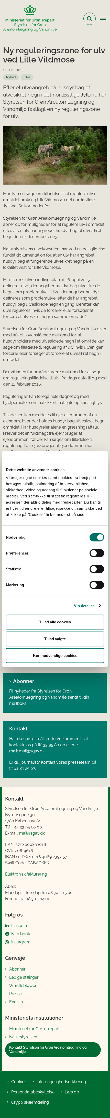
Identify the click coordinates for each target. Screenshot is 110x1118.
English (16, 1001)
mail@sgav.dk (32, 751)
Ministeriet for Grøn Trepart (34, 1028)
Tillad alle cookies (55, 622)
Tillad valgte (55, 638)
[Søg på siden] (89, 19)
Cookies (18, 1081)
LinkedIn (19, 925)
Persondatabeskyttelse (32, 1092)
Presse (15, 993)
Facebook (20, 933)
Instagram (20, 942)
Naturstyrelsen (23, 1037)
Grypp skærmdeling (30, 1102)
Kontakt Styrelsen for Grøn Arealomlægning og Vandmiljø (48, 1049)
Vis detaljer (84, 605)
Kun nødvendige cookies (55, 655)
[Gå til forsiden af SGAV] (28, 18)
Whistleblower (23, 985)
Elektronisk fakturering (26, 874)
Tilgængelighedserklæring (61, 1081)
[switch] (97, 553)
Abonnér (23, 681)
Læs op (72, 1092)
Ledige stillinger (24, 977)
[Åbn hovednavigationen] (105, 19)
